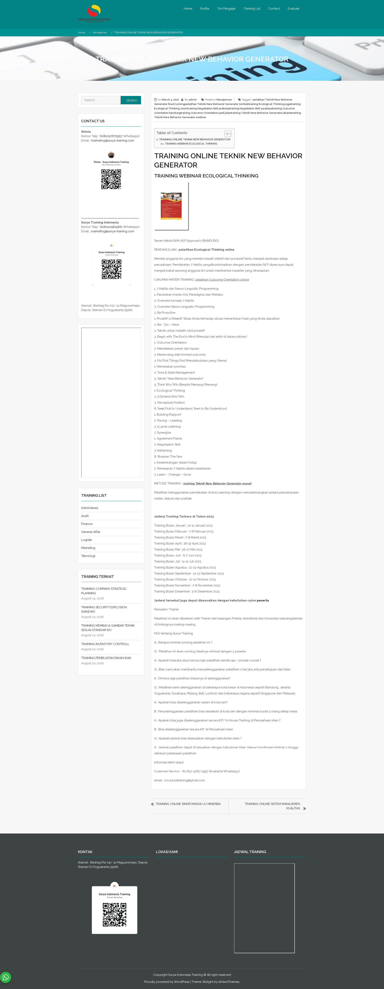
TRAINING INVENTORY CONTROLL (105, 644)
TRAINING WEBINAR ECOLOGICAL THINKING (191, 143)
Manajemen (224, 99)
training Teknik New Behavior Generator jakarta (261, 112)
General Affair (90, 532)
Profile (204, 8)
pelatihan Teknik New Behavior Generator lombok (217, 104)
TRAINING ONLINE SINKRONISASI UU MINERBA (188, 804)
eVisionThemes (228, 982)
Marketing (88, 548)
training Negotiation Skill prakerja (208, 108)
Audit (85, 516)
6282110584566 (111, 227)
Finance (86, 524)
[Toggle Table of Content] (225, 133)
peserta (263, 600)
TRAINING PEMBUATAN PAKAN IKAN (106, 658)
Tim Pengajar (226, 8)
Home (188, 8)
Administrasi (89, 508)
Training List (252, 8)
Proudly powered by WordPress (166, 982)
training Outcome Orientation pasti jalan (206, 112)
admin (193, 99)
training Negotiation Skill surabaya (250, 108)
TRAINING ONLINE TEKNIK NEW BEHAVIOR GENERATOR (194, 139)
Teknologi (88, 556)
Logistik (86, 540)
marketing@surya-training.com (112, 140)
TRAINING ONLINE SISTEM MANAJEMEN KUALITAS (272, 806)
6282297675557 (111, 136)
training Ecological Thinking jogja (270, 104)
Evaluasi (293, 8)
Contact (274, 8)
